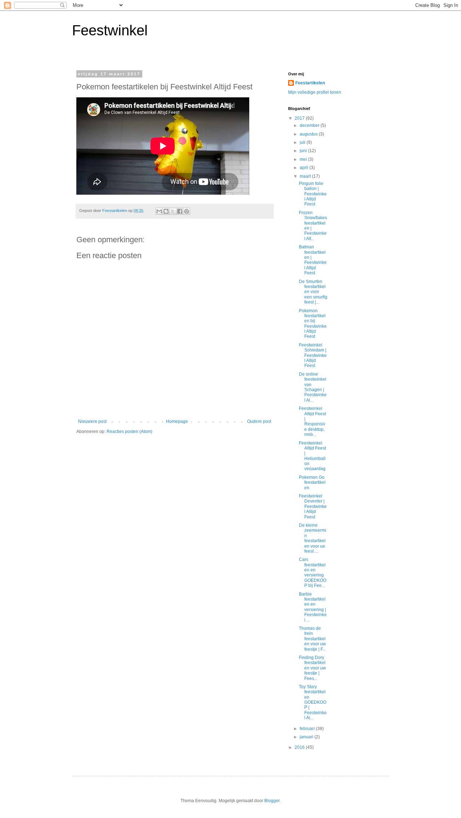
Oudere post (259, 421)
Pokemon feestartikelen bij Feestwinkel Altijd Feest (313, 323)
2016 (300, 747)
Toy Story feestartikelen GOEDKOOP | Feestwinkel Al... (313, 702)
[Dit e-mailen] (159, 211)
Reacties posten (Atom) (129, 431)
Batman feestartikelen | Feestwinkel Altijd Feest (313, 259)
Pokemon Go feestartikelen (312, 482)
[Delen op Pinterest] (186, 211)
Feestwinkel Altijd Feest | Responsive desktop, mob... (312, 421)
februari (308, 728)
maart (306, 176)
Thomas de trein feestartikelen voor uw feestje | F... (312, 639)
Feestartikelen (310, 82)
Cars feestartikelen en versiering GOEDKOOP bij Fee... (312, 572)
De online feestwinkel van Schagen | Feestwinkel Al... (313, 387)
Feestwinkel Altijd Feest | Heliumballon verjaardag (312, 456)
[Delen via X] (172, 211)
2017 (300, 118)
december (310, 125)
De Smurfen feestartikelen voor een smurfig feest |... (313, 292)
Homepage (177, 421)
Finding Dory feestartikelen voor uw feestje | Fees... (312, 668)
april (304, 167)
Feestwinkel (110, 30)
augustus (309, 134)
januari (307, 736)
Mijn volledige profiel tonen (314, 92)
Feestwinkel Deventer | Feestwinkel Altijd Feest (313, 506)
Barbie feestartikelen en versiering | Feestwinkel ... (313, 607)
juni (304, 150)
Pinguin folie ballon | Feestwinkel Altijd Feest (313, 194)
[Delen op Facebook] (179, 211)
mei (304, 159)
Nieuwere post (92, 421)
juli (303, 142)
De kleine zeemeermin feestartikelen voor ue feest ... (312, 538)
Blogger (271, 800)
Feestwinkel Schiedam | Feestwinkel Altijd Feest (313, 355)
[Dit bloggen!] (166, 211)
